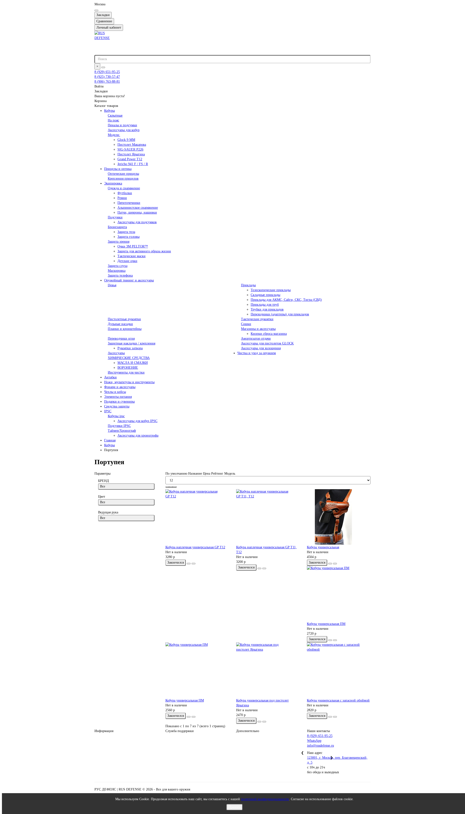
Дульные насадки (120, 324)
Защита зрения (118, 241)
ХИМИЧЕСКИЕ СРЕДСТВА (129, 358)
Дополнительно (247, 731)
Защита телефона (120, 275)
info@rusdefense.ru (320, 745)
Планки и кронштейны (124, 329)
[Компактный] (175, 487)
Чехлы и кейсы (115, 392)
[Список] (171, 487)
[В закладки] (189, 563)
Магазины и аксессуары (258, 329)
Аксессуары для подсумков (137, 222)
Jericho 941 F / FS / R (132, 164)
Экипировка (113, 183)
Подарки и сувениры (119, 401)
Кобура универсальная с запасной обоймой (338, 700)
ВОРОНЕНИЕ (127, 367)
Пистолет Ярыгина (131, 154)
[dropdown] (96, 10)
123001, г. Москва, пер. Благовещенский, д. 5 (337, 760)
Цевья (112, 285)
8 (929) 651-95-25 (107, 72)
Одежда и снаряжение (124, 188)
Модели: (114, 135)
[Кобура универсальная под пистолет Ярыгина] (268, 670)
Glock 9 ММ (126, 140)
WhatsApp (314, 740)
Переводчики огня (121, 338)
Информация (103, 731)
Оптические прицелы (123, 174)
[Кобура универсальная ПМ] (338, 594)
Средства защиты (116, 406)
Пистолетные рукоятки (124, 319)
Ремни (122, 198)
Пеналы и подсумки (122, 125)
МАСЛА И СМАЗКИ (132, 363)
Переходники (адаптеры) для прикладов (280, 314)
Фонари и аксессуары (119, 387)
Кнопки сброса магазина (269, 333)
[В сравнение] (193, 563)
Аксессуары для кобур (124, 130)
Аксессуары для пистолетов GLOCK (267, 343)
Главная (110, 440)
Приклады (248, 285)
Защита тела (126, 232)
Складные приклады (265, 295)
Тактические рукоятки (257, 319)
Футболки (124, 193)
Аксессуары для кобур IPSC (137, 421)
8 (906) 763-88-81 (107, 81)
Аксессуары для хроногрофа (137, 435)
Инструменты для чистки (126, 372)
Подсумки (115, 217)
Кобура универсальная (323, 547)
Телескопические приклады (271, 290)
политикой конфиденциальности (265, 799)
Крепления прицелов (123, 178)
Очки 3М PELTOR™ (132, 246)
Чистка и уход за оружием (256, 353)
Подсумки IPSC (119, 426)
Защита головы (128, 237)
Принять (234, 807)
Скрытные (115, 115)
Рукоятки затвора (130, 348)
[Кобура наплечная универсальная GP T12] (197, 517)
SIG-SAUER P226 (130, 149)
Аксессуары (116, 353)
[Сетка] (167, 487)
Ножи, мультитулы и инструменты (129, 382)
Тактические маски (131, 256)
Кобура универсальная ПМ (326, 624)
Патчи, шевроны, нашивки (137, 212)
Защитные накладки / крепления (131, 343)
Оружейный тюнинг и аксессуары (129, 280)
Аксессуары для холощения (261, 348)
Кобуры (109, 110)
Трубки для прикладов (267, 309)
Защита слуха (117, 266)
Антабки (110, 377)
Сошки (246, 324)
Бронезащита (117, 227)
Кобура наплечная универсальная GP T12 (195, 547)
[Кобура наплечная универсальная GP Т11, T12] (268, 517)
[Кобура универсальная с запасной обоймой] (338, 670)
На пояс (113, 120)
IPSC (107, 411)
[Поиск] (103, 67)
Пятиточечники (128, 203)
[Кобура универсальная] (338, 517)
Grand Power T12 (129, 159)
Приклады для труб (265, 304)
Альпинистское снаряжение (137, 207)
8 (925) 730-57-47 (107, 77)
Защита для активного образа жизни (144, 251)
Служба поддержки (179, 731)
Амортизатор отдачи (256, 338)
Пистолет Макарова (131, 144)
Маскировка (116, 270)
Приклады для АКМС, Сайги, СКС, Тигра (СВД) (286, 300)
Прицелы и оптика (118, 169)
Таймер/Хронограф (122, 430)
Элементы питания (118, 397)
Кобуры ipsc (116, 416)
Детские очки (127, 261)
